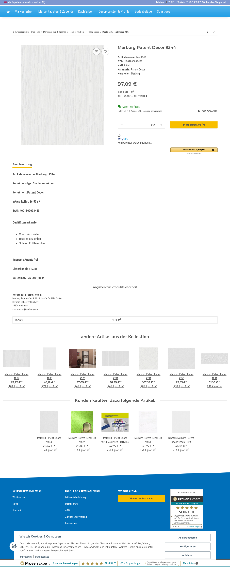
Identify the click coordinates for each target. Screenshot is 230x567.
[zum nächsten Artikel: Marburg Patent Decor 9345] (214, 32)
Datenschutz (71, 503)
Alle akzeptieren (187, 537)
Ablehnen (187, 555)
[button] (194, 151)
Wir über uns (18, 497)
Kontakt (16, 510)
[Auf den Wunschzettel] (105, 51)
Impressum (71, 523)
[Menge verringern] (121, 124)
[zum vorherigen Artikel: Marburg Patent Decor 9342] (207, 32)
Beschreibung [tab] (22, 164)
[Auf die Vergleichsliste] (96, 51)
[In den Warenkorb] (15, 43)
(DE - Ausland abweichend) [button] (150, 111)
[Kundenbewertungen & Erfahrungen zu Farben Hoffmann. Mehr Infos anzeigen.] (194, 509)
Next (222, 369)
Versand (142, 95)
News (15, 503)
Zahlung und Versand (76, 516)
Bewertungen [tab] (47, 164)
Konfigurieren (188, 546)
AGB (67, 510)
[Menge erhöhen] (161, 124)
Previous (8, 369)
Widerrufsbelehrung (75, 497)
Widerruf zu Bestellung (141, 498)
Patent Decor (138, 69)
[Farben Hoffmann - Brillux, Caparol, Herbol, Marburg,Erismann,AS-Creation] (8, 12)
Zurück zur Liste (22, 32)
